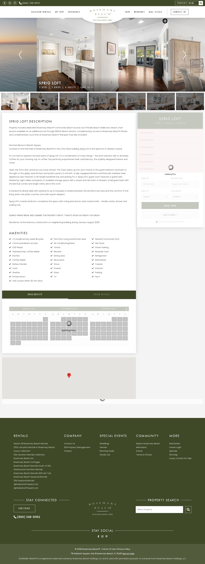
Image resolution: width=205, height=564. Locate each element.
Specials (173, 451)
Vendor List (105, 454)
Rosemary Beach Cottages (27, 462)
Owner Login (175, 447)
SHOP (127, 11)
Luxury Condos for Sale (180, 458)
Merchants (141, 447)
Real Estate (155, 11)
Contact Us (69, 443)
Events (139, 451)
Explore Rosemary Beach (148, 443)
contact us (179, 11)
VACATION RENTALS (41, 11)
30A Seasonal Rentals (24, 480)
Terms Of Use (108, 549)
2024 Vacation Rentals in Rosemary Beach (34, 447)
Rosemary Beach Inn (24, 458)
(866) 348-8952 (31, 3)
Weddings (104, 443)
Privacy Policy (123, 549)
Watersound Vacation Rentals (28, 469)
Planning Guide (107, 451)
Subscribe (24, 508)
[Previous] (20, 55)
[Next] (184, 55)
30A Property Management (77, 447)
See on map (128, 553)
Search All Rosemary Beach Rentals (31, 443)
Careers (68, 451)
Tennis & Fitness (144, 454)
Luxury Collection (22, 451)
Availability (35, 294)
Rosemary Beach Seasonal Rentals (30, 476)
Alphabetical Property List (26, 484)
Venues (103, 447)
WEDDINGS (139, 11)
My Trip (59, 11)
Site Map (173, 454)
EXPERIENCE (74, 11)
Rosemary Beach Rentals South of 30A (32, 465)
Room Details (102, 294)
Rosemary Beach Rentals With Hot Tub (32, 473)
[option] (102, 55)
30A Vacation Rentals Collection (29, 454)
